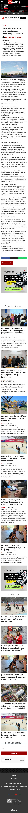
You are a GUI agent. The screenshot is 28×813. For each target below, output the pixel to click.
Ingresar (15, 779)
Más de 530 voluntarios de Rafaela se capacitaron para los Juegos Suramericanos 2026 (13, 330)
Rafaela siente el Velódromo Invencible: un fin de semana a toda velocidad (13, 458)
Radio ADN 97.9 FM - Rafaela (13, 37)
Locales (4, 25)
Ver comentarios (7, 263)
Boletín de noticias (13, 743)
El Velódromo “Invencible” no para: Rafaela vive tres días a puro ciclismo (13, 619)
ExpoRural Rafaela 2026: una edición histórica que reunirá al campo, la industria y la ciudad (13, 706)
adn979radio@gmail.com (14, 789)
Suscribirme (14, 753)
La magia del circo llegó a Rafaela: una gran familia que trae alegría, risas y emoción (12, 648)
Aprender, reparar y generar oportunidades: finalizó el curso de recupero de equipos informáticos (13, 374)
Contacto (14, 776)
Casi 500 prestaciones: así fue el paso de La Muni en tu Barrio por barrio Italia (14, 418)
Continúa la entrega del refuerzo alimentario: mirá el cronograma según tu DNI (12, 502)
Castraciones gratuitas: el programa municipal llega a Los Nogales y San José (13, 547)
